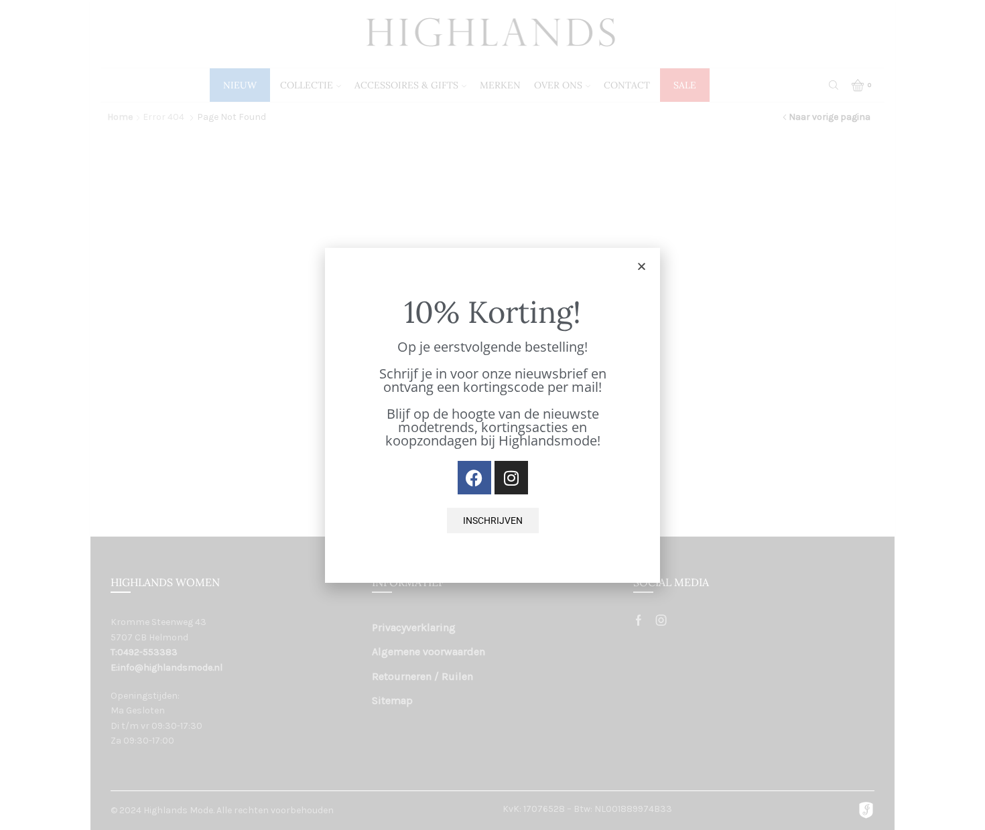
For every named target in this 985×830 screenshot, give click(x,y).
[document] (492, 415)
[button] (642, 266)
